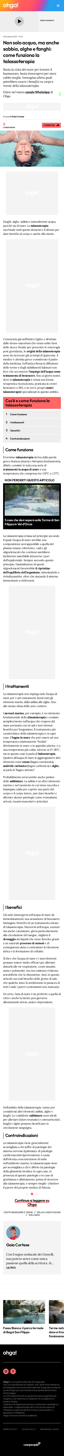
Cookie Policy (29, 1429)
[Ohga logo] (10, 5)
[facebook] (13, 1371)
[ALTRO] (11, 1267)
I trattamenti (17, 422)
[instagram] (6, 1371)
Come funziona (18, 414)
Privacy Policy (10, 1429)
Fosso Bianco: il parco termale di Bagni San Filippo (23, 1330)
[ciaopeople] (32, 1444)
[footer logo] (9, 1353)
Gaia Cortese (17, 1244)
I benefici (15, 430)
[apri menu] (58, 5)
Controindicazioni (20, 438)
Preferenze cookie (49, 1429)
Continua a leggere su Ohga (32, 1202)
